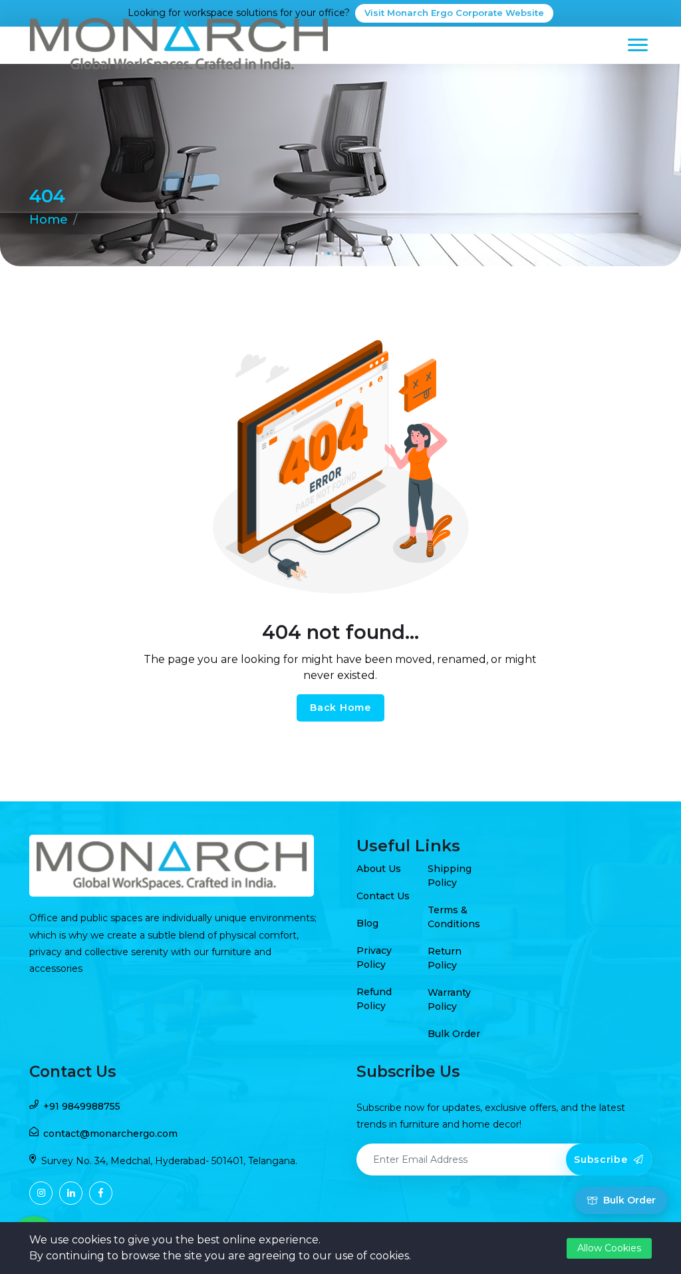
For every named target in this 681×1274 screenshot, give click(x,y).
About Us (378, 869)
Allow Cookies (609, 1248)
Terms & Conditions (454, 917)
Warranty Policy (449, 999)
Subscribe (602, 1160)
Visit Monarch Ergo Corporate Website (454, 12)
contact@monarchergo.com (110, 1134)
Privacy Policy (374, 957)
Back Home (340, 708)
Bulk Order (454, 1034)
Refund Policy (374, 999)
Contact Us (383, 896)
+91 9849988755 (81, 1106)
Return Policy (445, 958)
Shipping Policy (450, 876)
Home (48, 219)
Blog (367, 923)
